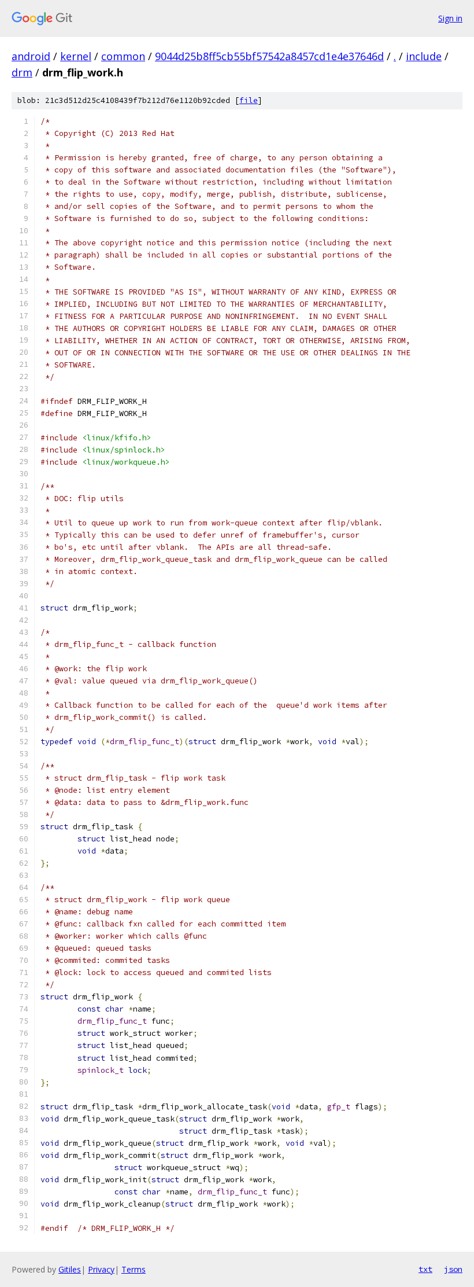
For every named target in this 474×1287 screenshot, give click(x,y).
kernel (75, 56)
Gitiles (69, 1269)
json (453, 1269)
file (248, 100)
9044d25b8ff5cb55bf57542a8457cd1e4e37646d (269, 56)
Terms (133, 1269)
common (123, 56)
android (31, 56)
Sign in (450, 18)
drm (22, 72)
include (424, 56)
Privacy (101, 1269)
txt (425, 1269)
